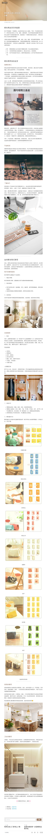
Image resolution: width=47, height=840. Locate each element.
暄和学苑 (14, 808)
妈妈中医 (14, 807)
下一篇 (25, 825)
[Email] (40, 832)
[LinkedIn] (37, 832)
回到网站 (5, 2)
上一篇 (6, 825)
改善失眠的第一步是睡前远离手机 (33, 827)
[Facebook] (32, 832)
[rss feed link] (42, 832)
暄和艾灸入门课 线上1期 (12, 827)
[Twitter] (34, 832)
